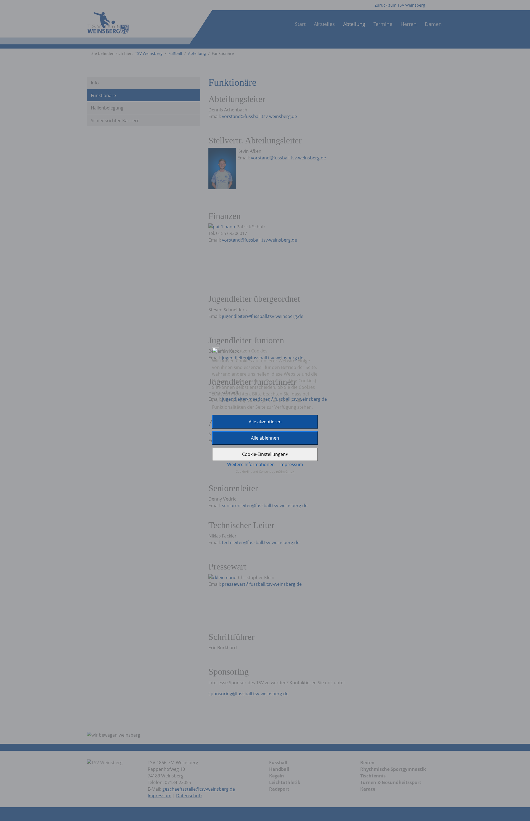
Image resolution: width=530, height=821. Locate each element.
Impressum (291, 464)
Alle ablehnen (265, 438)
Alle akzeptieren (265, 422)
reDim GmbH (285, 471)
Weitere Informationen (251, 464)
